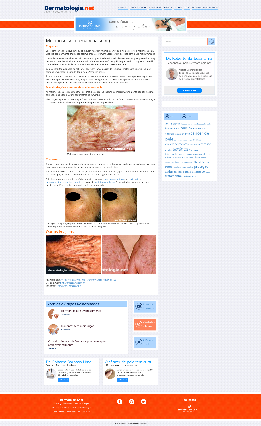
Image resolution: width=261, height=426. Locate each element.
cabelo (186, 128)
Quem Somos (58, 411)
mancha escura (186, 162)
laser (197, 157)
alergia (176, 123)
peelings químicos (74, 182)
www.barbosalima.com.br (72, 282)
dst (199, 140)
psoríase (178, 171)
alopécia (183, 124)
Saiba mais (65, 314)
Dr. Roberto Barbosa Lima (205, 7)
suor (208, 172)
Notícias (178, 7)
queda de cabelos (192, 171)
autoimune (192, 124)
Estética (168, 7)
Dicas (187, 7)
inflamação (190, 158)
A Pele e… (123, 7)
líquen (177, 162)
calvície (195, 128)
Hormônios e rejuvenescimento (81, 311)
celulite (203, 129)
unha (194, 176)
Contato (86, 411)
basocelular (201, 124)
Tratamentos (155, 7)
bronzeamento (172, 128)
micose (168, 166)
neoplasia (177, 167)
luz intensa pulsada (105, 182)
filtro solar (193, 150)
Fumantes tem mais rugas (77, 326)
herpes (207, 154)
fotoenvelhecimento (175, 154)
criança (186, 133)
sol (204, 171)
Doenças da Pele (138, 7)
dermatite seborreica (183, 140)
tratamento (173, 176)
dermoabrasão (53, 182)
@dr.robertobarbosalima (69, 285)
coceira (178, 133)
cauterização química (114, 179)
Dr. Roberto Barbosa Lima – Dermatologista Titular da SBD (88, 279)
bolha (209, 124)
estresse (205, 144)
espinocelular (193, 145)
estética (180, 149)
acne (168, 123)
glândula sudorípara (195, 154)
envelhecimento (176, 144)
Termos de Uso (74, 411)
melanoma (201, 161)
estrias (168, 150)
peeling (190, 167)
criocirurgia (133, 179)
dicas (195, 139)
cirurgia (169, 133)
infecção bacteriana (175, 157)
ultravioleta (186, 176)
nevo (184, 167)
